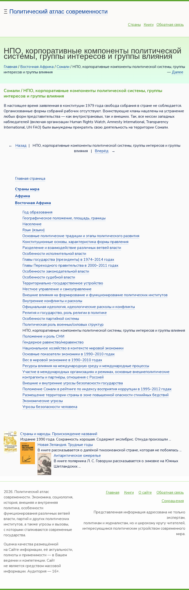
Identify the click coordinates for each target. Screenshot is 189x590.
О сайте (145, 492)
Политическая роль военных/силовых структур (63, 324)
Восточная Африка (37, 66)
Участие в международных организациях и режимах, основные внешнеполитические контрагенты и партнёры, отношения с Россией (96, 374)
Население (32, 224)
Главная (10, 66)
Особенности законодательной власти (55, 271)
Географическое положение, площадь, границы (64, 218)
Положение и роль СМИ (43, 336)
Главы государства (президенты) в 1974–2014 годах (68, 259)
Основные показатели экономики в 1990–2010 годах (68, 354)
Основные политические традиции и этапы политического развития (80, 235)
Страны (134, 24)
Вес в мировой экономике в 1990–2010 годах (62, 360)
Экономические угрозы (42, 400)
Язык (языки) (33, 230)
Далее (177, 72)
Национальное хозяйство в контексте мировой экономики (73, 348)
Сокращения (173, 500)
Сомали (63, 66)
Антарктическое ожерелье (77, 455)
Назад (21, 145)
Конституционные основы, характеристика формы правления (75, 241)
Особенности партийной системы (50, 318)
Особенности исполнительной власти (54, 253)
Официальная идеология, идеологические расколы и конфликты (78, 306)
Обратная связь (170, 24)
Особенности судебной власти (48, 277)
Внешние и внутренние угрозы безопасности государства (72, 383)
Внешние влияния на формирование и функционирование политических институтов (95, 295)
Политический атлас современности (58, 11)
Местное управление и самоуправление (57, 289)
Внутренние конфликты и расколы (52, 300)
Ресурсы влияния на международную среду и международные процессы (85, 365)
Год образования (37, 212)
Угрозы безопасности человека (49, 406)
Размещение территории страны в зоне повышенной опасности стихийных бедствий (95, 395)
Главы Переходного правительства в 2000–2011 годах (70, 265)
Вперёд (102, 150)
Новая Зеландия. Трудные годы (65, 444)
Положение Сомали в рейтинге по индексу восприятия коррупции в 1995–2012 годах (97, 389)
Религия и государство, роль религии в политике (64, 312)
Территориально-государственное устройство (62, 283)
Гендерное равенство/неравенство (53, 342)
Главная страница (30, 178)
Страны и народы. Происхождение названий (58, 433)
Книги (149, 24)
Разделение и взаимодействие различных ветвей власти (71, 247)
